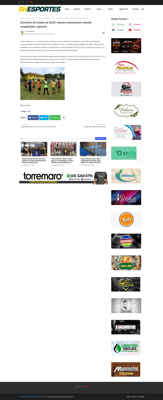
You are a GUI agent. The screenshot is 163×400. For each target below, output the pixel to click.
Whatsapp (56, 118)
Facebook (34, 118)
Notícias (77, 9)
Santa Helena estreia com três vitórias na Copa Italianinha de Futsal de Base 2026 (34, 160)
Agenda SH (123, 9)
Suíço (99, 9)
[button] (143, 9)
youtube (137, 30)
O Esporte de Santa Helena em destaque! (60, 397)
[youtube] (31, 2)
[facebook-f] (27, 2)
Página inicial (24, 18)
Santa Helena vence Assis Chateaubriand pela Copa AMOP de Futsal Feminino (91, 160)
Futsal (110, 9)
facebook (120, 30)
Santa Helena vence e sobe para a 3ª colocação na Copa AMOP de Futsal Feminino (62, 160)
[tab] (67, 9)
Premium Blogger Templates (28, 397)
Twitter (45, 118)
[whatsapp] (19, 2)
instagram (137, 24)
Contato (135, 9)
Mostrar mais (100, 138)
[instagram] (23, 2)
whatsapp (120, 24)
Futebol (87, 9)
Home (67, 9)
